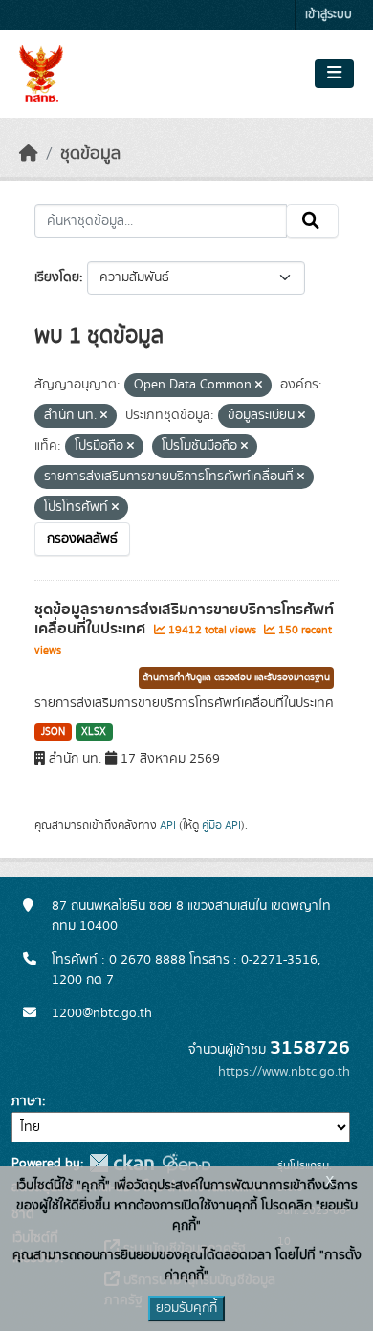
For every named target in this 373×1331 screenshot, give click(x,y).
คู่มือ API (221, 824)
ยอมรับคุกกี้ (186, 1308)
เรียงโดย (56, 277)
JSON (53, 732)
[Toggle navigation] (334, 73)
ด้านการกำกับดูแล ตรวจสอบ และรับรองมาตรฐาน (236, 677)
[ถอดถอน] (258, 385)
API (168, 824)
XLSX (93, 732)
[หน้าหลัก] (28, 154)
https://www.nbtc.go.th (284, 1071)
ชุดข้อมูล (90, 154)
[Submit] (312, 221)
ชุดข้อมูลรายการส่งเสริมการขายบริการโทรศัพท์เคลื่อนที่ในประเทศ (184, 619)
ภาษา (26, 1101)
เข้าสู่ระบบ (328, 15)
